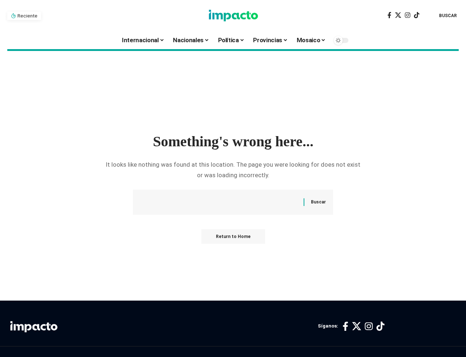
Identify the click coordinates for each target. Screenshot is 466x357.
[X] (398, 15)
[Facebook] (389, 15)
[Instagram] (407, 15)
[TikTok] (416, 15)
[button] (443, 16)
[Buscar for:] (225, 202)
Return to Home (233, 236)
